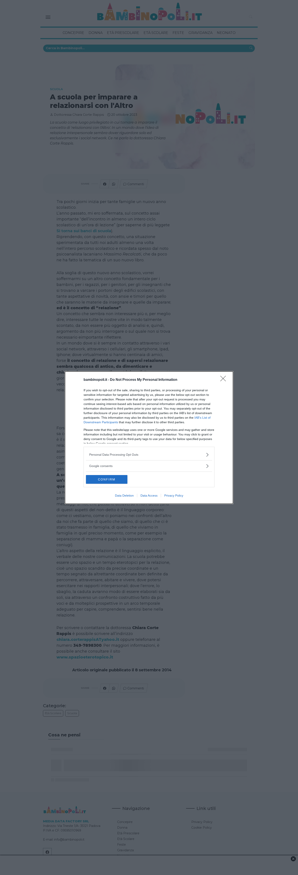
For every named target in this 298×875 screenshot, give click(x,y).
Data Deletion (124, 495)
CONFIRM (106, 479)
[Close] (224, 380)
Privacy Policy (173, 495)
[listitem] (149, 454)
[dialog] (149, 437)
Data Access (149, 495)
